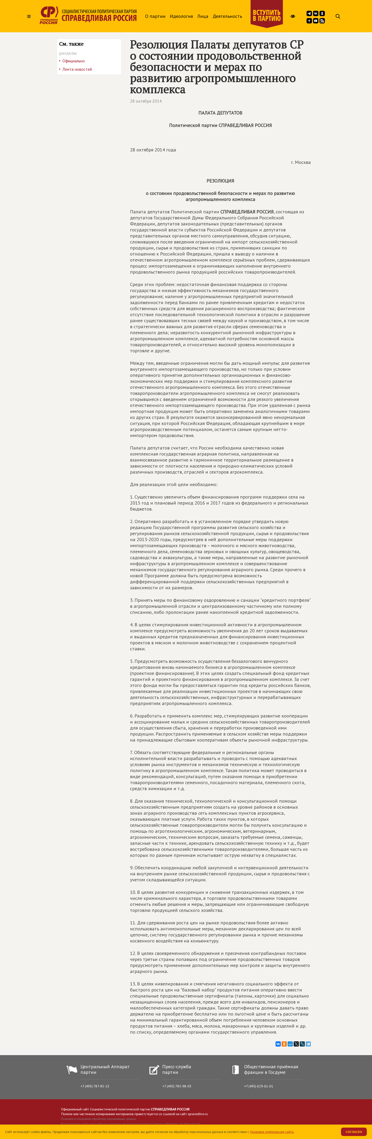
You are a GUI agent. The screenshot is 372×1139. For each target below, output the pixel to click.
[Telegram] (308, 1044)
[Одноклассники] (284, 1044)
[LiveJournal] (302, 1044)
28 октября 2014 (146, 101)
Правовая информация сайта (272, 1132)
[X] (296, 1044)
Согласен (354, 1132)
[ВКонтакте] (278, 1044)
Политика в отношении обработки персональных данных (98, 1119)
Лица (202, 16)
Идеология (181, 16)
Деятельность (227, 16)
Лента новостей (77, 69)
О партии (155, 16)
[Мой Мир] (290, 1044)
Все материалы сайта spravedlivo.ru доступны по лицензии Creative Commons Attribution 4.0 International (130, 1124)
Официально (73, 60)
